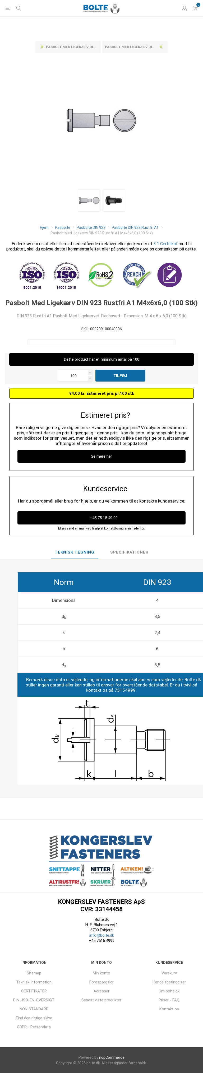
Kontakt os (169, 1009)
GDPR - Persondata (34, 1027)
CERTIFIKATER (34, 991)
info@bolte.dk (101, 935)
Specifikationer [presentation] (129, 552)
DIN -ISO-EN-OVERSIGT (33, 1000)
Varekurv (169, 973)
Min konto (101, 973)
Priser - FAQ (169, 1000)
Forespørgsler (101, 982)
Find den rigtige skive (34, 1018)
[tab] (74, 552)
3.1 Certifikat (166, 243)
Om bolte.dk (169, 991)
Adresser (101, 991)
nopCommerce (111, 1057)
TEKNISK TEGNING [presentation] (74, 552)
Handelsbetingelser (169, 982)
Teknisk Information (34, 982)
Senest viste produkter (101, 1000)
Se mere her (101, 456)
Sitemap (34, 973)
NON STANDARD (34, 1009)
